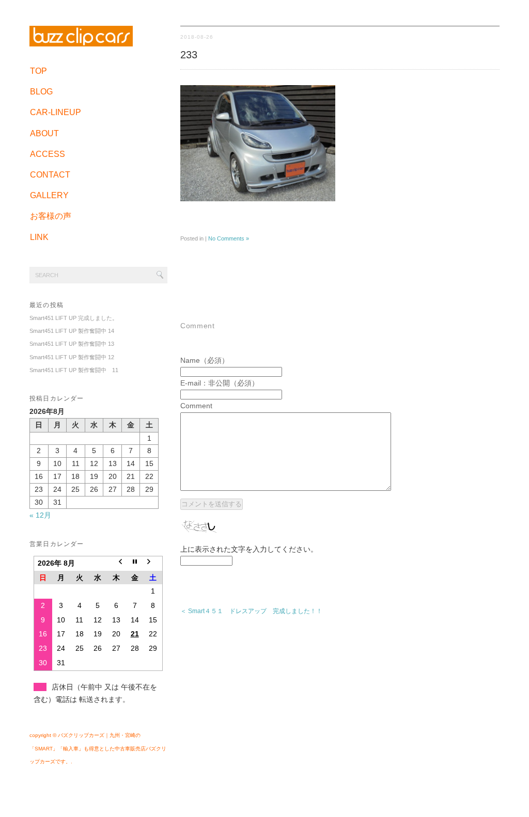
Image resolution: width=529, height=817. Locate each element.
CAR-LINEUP (55, 112)
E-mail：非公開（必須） (219, 383)
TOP (38, 71)
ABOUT (44, 133)
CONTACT (50, 174)
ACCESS (47, 154)
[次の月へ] (153, 563)
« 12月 (40, 515)
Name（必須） (204, 360)
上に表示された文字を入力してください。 (249, 549)
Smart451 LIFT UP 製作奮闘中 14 (71, 331)
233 (188, 54)
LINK (39, 237)
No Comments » (228, 238)
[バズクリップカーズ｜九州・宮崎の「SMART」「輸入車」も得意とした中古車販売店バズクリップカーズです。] (81, 42)
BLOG (41, 91)
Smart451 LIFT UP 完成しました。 (73, 318)
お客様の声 (50, 216)
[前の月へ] (116, 563)
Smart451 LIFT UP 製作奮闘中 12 (71, 357)
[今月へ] (135, 563)
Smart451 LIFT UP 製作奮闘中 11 (73, 370)
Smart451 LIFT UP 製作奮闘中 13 (71, 344)
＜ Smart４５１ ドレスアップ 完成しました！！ (251, 611)
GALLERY (49, 195)
